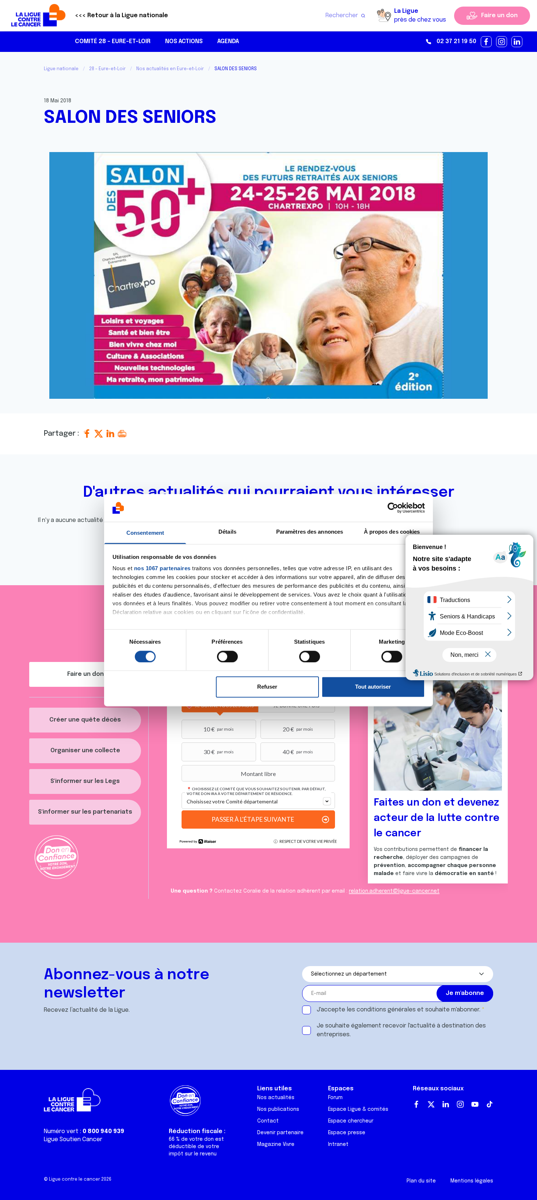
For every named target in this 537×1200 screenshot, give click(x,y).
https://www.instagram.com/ (501, 42)
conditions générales (386, 1010)
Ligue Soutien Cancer (73, 1139)
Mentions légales (471, 1181)
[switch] (227, 656)
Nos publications (278, 1109)
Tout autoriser (373, 687)
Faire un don (499, 15)
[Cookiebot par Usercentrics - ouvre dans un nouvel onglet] (393, 507)
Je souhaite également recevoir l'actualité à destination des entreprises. (401, 1030)
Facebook (416, 1104)
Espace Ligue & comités (358, 1109)
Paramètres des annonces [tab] (309, 532)
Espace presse (346, 1132)
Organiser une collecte (85, 750)
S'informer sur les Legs (85, 781)
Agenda (228, 41)
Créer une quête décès (85, 720)
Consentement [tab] (145, 533)
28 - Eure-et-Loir (107, 69)
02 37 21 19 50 (456, 41)
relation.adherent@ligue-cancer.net (394, 891)
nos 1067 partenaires (162, 568)
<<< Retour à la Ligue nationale (121, 15)
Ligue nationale (61, 69)
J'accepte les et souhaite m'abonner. (398, 1010)
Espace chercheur (350, 1121)
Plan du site (421, 1181)
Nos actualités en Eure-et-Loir (170, 69)
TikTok (489, 1104)
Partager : (62, 434)
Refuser (267, 687)
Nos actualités (275, 1097)
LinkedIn (445, 1104)
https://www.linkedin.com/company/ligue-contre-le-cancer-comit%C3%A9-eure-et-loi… (517, 42)
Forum (335, 1097)
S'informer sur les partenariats (85, 812)
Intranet (338, 1144)
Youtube (475, 1104)
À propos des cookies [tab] (392, 532)
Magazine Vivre (275, 1144)
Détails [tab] (227, 532)
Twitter (431, 1104)
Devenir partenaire (280, 1132)
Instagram (460, 1104)
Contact (268, 1121)
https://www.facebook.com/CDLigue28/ (486, 42)
